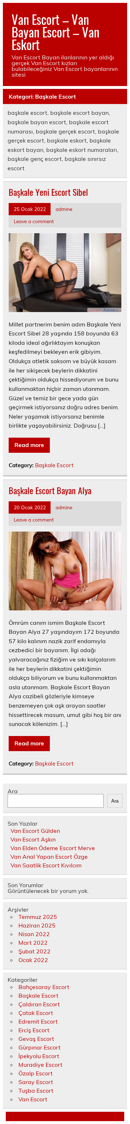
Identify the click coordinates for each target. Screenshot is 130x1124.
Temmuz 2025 (37, 916)
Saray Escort (35, 1081)
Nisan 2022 (34, 934)
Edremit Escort (38, 1021)
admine (64, 209)
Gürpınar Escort (39, 1047)
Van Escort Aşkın (33, 839)
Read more (29, 444)
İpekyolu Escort (38, 1056)
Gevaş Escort (36, 1038)
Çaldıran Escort (39, 1004)
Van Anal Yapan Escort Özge (49, 856)
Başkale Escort (54, 465)
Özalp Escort (35, 1073)
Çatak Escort (35, 1012)
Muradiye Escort (40, 1064)
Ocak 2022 (33, 959)
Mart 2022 (33, 942)
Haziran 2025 (37, 925)
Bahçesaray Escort (43, 986)
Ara (13, 791)
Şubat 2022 (34, 951)
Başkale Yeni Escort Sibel (48, 191)
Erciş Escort (33, 1030)
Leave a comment (34, 221)
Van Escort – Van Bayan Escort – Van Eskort (55, 32)
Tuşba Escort (35, 1090)
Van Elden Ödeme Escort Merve (52, 848)
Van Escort (32, 1099)
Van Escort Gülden (35, 830)
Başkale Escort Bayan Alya (50, 490)
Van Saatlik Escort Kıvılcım (46, 865)
